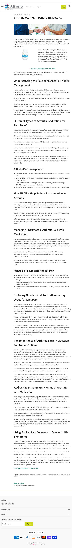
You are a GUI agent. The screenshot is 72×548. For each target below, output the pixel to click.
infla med (33, 474)
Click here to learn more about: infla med (42, 69)
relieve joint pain (61, 474)
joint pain (45, 474)
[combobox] (43, 7)
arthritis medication (24, 474)
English (31, 532)
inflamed (38, 474)
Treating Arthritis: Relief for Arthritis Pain (26, 468)
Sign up (29, 524)
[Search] (63, 7)
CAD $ (39, 532)
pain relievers (52, 474)
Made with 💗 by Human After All (36, 544)
